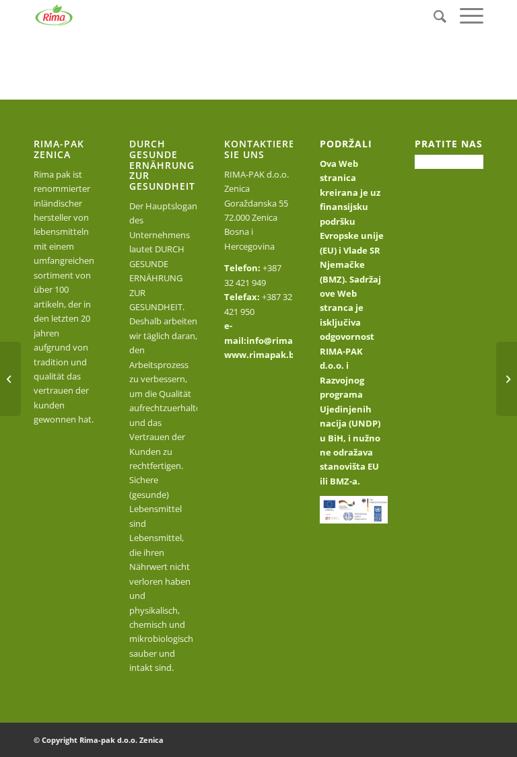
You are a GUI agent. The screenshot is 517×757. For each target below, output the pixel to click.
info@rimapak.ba (284, 340)
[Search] (433, 16)
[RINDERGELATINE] (10, 379)
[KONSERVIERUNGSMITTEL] (506, 379)
